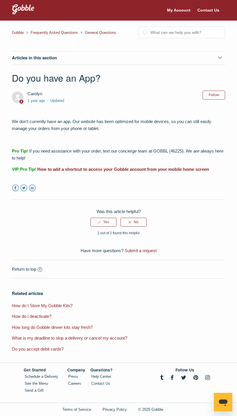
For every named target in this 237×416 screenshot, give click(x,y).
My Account (178, 10)
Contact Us (208, 10)
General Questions (100, 32)
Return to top (24, 269)
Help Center (101, 376)
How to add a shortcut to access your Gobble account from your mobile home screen (123, 169)
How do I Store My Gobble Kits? (42, 305)
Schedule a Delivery (41, 376)
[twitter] (183, 378)
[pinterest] (195, 378)
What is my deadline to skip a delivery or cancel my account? (69, 338)
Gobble (18, 32)
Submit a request (141, 250)
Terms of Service (76, 409)
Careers (74, 383)
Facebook (15, 188)
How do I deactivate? (31, 316)
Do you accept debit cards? (38, 349)
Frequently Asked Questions (54, 32)
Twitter (23, 188)
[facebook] (172, 378)
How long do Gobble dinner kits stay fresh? (52, 327)
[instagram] (207, 378)
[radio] (103, 222)
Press (73, 376)
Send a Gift (34, 390)
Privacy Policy (115, 409)
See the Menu (36, 383)
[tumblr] (161, 378)
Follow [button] (214, 95)
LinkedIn (32, 188)
